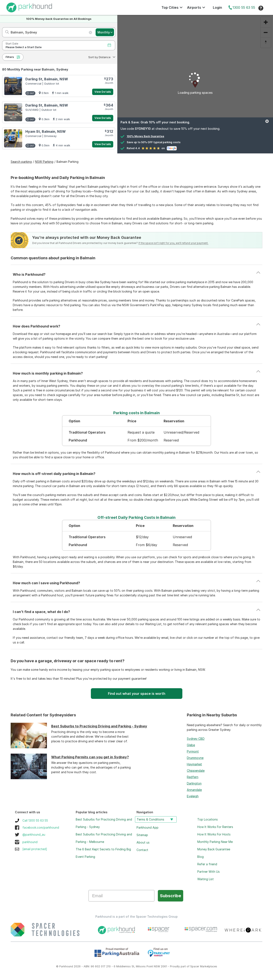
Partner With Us (208, 871)
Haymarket (194, 764)
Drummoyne (195, 758)
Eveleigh (193, 796)
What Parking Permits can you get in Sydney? (90, 757)
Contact (142, 850)
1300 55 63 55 (243, 7)
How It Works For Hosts (214, 834)
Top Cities (170, 7)
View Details (102, 91)
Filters (10, 57)
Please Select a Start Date (24, 47)
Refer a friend (207, 864)
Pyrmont (193, 751)
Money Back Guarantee (213, 849)
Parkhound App (147, 827)
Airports (194, 7)
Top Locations (207, 819)
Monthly (103, 32)
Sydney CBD (196, 738)
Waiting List (205, 879)
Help (261, 8)
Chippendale (196, 770)
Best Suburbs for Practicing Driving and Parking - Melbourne (104, 838)
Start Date (12, 43)
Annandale (194, 790)
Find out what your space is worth (136, 693)
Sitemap (142, 835)
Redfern (192, 777)
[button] (101, 57)
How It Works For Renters (215, 827)
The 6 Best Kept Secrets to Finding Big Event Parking (103, 852)
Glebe (191, 745)
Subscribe (170, 895)
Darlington (194, 783)
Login (217, 7)
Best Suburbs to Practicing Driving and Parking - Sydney (99, 726)
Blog (200, 856)
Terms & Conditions (150, 819)
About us (143, 842)
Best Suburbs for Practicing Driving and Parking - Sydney (104, 823)
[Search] (6, 32)
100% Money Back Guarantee (145, 136)
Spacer (194, 966)
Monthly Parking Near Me (215, 842)
